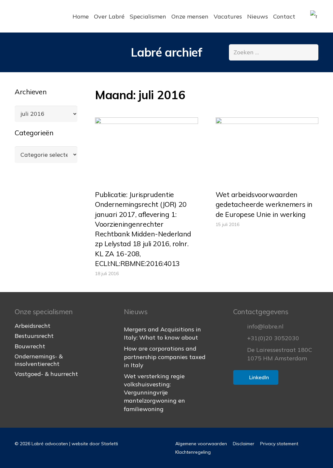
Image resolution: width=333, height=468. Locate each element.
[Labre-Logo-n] (39, 16)
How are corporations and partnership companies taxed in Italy (165, 356)
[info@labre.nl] (240, 326)
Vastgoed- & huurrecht (46, 374)
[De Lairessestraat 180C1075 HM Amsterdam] (240, 354)
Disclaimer (243, 444)
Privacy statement (279, 444)
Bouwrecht (30, 346)
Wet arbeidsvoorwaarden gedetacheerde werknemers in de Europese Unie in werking (264, 204)
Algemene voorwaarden (201, 444)
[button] (318, 16)
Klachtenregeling (193, 452)
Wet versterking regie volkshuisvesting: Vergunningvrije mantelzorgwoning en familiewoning (154, 392)
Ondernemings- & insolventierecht (39, 360)
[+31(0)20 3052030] (240, 338)
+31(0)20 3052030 (273, 338)
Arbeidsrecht (32, 325)
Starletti (109, 444)
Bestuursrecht (34, 336)
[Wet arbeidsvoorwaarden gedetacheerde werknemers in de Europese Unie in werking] (267, 151)
